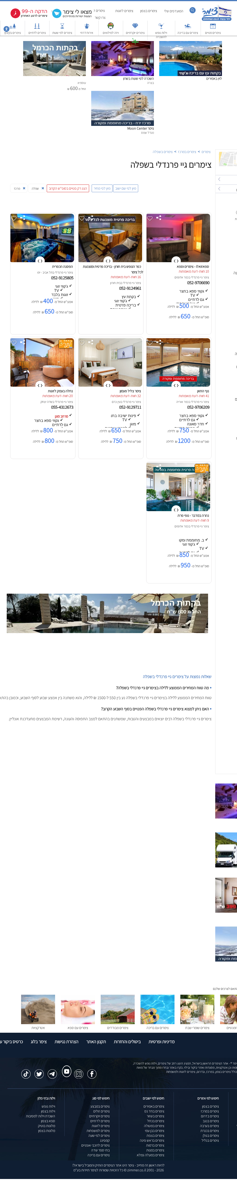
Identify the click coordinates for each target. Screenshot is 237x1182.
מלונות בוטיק (46, 1125)
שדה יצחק (47, 402)
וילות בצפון (48, 1111)
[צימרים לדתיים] (37, 28)
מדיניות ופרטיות (162, 1042)
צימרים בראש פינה (152, 1140)
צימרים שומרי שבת (197, 1027)
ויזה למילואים (111, 33)
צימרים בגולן (211, 1135)
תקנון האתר (96, 1042)
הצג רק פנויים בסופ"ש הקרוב (68, 188)
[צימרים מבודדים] (118, 1022)
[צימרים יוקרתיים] (135, 28)
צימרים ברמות (155, 1145)
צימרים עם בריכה (188, 33)
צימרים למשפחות (98, 1130)
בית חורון (115, 283)
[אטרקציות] (135, 43)
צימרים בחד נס (154, 1111)
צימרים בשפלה (163, 151)
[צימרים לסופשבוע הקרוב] (25, 17)
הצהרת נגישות (66, 1042)
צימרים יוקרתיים (135, 33)
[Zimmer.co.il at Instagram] (78, 1071)
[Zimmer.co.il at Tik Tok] (26, 1071)
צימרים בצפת (155, 1135)
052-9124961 (130, 288)
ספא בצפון (48, 1120)
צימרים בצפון (148, 10)
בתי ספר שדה (100, 1150)
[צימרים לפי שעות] (62, 28)
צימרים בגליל (210, 1140)
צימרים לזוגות (124, 10)
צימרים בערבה (209, 1125)
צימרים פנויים (213, 33)
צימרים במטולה (154, 1125)
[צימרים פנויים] (212, 28)
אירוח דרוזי (86, 33)
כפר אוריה (182, 402)
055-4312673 (62, 407)
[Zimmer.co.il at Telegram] (52, 1071)
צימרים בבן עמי (154, 1130)
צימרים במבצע (100, 1106)
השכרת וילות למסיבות (40, 1116)
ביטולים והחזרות (127, 1042)
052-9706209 (198, 407)
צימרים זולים (101, 1111)
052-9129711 (130, 407)
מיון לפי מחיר (102, 188)
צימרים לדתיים (37, 33)
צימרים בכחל (155, 1120)
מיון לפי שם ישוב (125, 188)
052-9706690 (198, 283)
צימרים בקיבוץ (12, 33)
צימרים (206, 151)
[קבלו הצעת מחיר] (69, 17)
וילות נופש (48, 1106)
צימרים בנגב (211, 1120)
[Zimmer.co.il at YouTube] (65, 1067)
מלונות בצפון (46, 1130)
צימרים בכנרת (209, 1130)
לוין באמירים (214, 78)
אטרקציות (135, 48)
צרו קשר (100, 17)
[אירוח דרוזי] (86, 28)
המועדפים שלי (173, 11)
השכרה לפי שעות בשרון (138, 78)
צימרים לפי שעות (62, 33)
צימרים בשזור (155, 1116)
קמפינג (105, 1140)
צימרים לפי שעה (99, 1135)
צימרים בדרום (210, 1116)
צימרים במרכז (187, 151)
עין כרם (116, 402)
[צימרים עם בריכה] (187, 28)
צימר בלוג (39, 1042)
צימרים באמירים (153, 1106)
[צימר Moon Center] (122, 93)
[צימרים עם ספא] (78, 1022)
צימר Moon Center (140, 128)
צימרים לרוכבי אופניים (95, 1145)
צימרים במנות (155, 1150)
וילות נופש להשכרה (161, 35)
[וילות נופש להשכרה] (161, 28)
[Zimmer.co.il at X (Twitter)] (39, 1071)
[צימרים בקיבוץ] (12, 28)
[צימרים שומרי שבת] (197, 1022)
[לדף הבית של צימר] (216, 20)
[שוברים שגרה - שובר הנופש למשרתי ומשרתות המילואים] (110, 28)
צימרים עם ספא (78, 1027)
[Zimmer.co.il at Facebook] (92, 1071)
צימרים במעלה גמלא (150, 1155)
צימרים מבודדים (117, 1027)
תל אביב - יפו (45, 272)
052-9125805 (62, 278)
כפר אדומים (182, 277)
